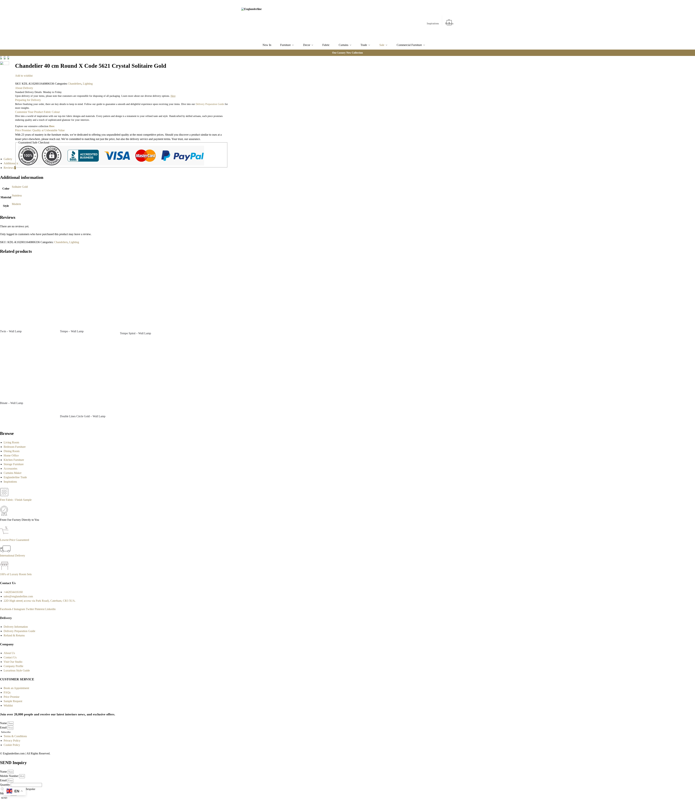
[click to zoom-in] (4, 68)
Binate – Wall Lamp (11, 403)
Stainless (17, 195)
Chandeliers (74, 83)
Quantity (5, 784)
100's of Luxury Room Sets (16, 574)
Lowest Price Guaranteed (14, 539)
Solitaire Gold (20, 186)
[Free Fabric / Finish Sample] (4, 495)
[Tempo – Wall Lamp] (87, 292)
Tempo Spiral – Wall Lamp (135, 333)
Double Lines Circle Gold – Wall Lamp (82, 416)
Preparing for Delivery (28, 99)
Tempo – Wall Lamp (72, 331)
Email (3, 727)
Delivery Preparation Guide (210, 104)
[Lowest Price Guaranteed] (5, 535)
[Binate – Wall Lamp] (27, 371)
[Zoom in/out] (13, 63)
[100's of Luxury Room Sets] (4, 569)
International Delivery (12, 555)
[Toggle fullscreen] (10, 63)
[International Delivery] (5, 551)
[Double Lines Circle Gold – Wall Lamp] (87, 377)
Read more (27, 337)
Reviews (10, 167)
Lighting (88, 83)
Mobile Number (9, 775)
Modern (16, 204)
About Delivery (24, 88)
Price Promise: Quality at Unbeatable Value (40, 130)
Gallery (8, 159)
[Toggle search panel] (282, 20)
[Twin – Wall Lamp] (27, 292)
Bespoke (30, 789)
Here (51, 126)
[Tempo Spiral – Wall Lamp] (147, 293)
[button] (449, 21)
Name (4, 723)
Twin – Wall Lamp (11, 331)
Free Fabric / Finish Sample (16, 499)
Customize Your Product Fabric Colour (37, 111)
